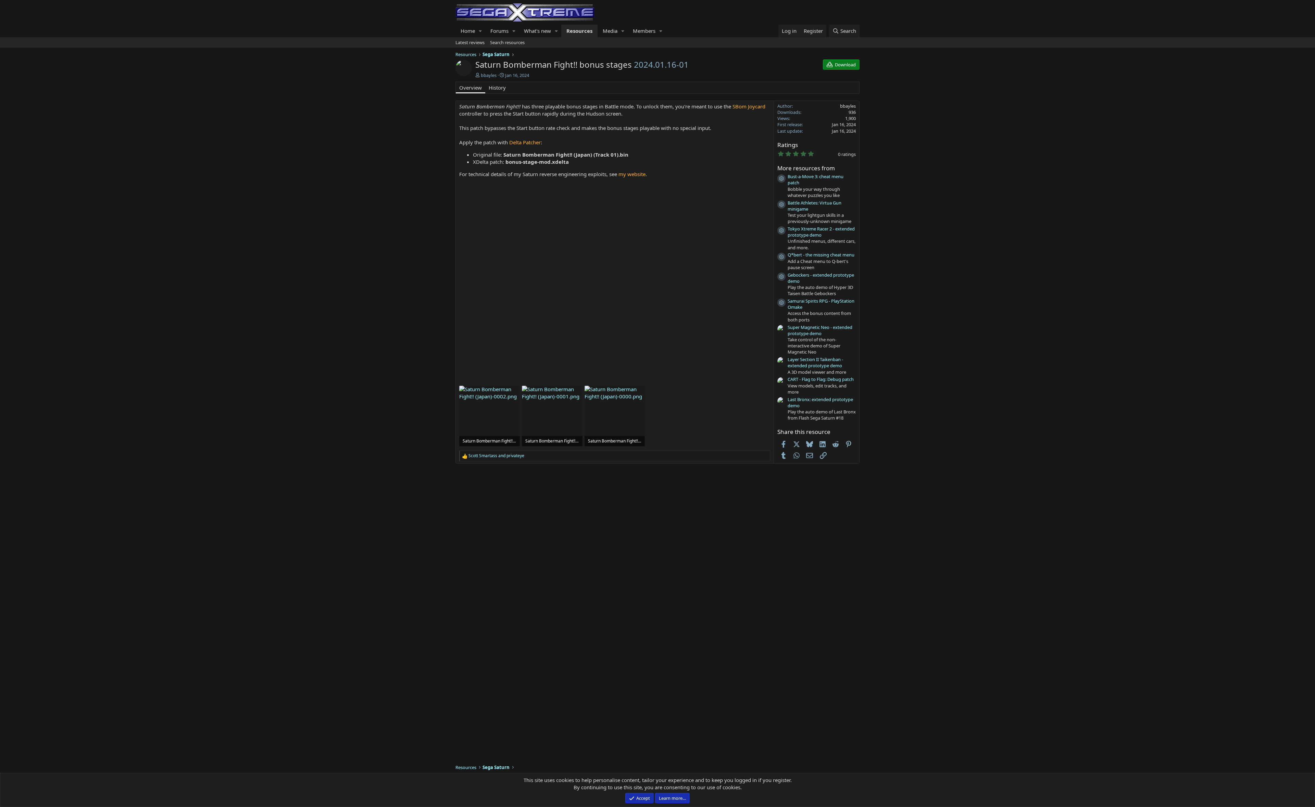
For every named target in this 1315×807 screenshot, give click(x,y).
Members (644, 30)
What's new (537, 30)
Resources (579, 30)
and (496, 456)
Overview (470, 87)
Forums (499, 30)
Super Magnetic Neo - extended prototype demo (820, 330)
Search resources (507, 42)
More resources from (806, 168)
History (497, 87)
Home (468, 30)
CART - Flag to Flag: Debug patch (821, 379)
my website (632, 174)
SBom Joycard (748, 106)
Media (610, 30)
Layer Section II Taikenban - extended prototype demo (815, 362)
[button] (480, 31)
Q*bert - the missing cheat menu (821, 255)
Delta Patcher (525, 142)
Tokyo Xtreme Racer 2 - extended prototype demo (821, 232)
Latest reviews (470, 42)
